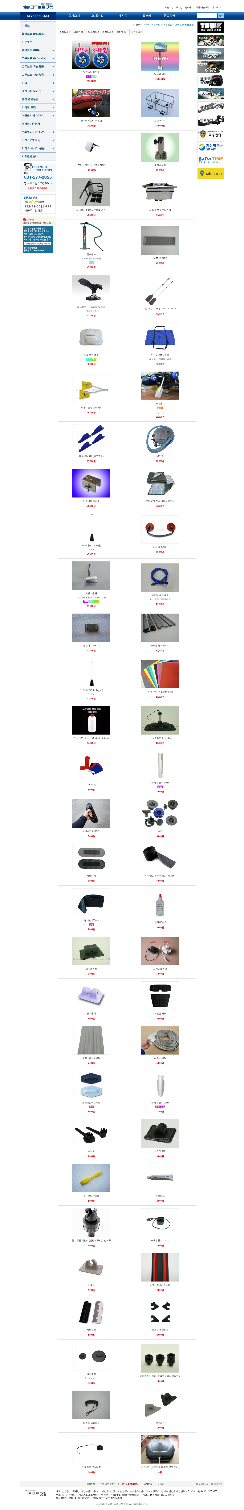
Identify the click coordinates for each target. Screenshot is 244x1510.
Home (142, 24)
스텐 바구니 (160, 120)
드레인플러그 (160, 968)
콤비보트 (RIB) (31, 50)
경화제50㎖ (160, 922)
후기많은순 (122, 32)
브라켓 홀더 (160, 1151)
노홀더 (91, 1285)
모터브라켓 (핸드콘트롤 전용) (91, 210)
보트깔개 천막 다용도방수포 (160, 501)
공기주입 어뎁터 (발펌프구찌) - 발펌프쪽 (160, 1376)
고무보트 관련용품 (33, 74)
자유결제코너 (30, 156)
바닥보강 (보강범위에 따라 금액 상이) (160, 1467)
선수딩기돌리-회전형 (91, 120)
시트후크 (91, 1329)
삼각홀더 (160, 1422)
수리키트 (91, 784)
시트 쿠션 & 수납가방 (160, 210)
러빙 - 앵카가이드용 (160, 1285)
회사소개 (74, 15)
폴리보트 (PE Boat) (33, 33)
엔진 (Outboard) (31, 91)
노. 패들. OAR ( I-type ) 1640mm (160, 308)
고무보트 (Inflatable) (34, 58)
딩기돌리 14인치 (91, 72)
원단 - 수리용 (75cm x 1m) (160, 691)
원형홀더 (91, 1374)
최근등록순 (136, 32)
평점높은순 (108, 32)
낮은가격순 (79, 32)
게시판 (123, 15)
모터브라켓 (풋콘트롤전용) (91, 165)
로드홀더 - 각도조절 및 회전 (91, 306)
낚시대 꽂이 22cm (160, 1102)
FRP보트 (27, 42)
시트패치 (91, 875)
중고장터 (169, 15)
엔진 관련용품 (30, 99)
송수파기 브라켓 (91, 645)
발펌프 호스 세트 (160, 595)
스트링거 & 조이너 (160, 645)
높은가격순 (94, 32)
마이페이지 (217, 7)
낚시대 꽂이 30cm (160, 782)
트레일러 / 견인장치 (33, 132)
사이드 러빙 (160, 1058)
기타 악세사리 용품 (33, 148)
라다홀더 (160, 403)
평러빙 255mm (91, 920)
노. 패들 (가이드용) (91, 545)
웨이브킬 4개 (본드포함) (91, 456)
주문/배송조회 (202, 7)
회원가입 (169, 7)
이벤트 (26, 25)
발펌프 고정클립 (91, 1422)
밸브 (160, 831)
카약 (24, 82)
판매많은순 (65, 32)
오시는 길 (97, 15)
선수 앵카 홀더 (91, 355)
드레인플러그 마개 (160, 1240)
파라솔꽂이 (160, 165)
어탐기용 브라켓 (91, 501)
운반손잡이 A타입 (91, 1102)
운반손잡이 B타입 (91, 831)
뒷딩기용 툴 (91, 593)
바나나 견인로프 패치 (91, 407)
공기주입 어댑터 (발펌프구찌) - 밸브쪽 (91, 1240)
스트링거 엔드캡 (160, 1329)
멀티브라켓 (91, 968)
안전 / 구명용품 (31, 140)
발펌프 (160, 456)
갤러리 (147, 15)
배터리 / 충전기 (31, 123)
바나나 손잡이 (160, 547)
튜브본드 (160, 1195)
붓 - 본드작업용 (91, 1195)
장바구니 (189, 7)
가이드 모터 (29, 107)
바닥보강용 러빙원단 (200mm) (160, 875)
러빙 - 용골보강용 (91, 1058)
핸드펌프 (91, 254)
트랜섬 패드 (160, 1013)
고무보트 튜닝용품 (33, 66)
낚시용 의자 (160, 74)
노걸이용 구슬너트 (91, 1467)
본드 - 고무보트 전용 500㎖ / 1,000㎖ (91, 738)
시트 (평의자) (160, 258)
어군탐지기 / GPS (32, 115)
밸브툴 (91, 1151)
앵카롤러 (91, 1013)
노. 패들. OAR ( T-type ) (91, 690)
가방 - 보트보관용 (160, 355)
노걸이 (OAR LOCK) (160, 738)
